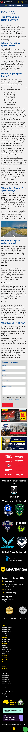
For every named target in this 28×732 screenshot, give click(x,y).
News (4, 664)
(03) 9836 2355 (10, 589)
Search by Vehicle (7, 627)
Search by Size (6, 629)
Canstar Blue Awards (7, 692)
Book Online (6, 660)
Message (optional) (7, 386)
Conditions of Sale (21, 724)
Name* (4, 365)
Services (4, 643)
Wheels (4, 637)
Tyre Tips (4, 635)
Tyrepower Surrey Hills (15, 5)
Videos (4, 666)
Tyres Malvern (5, 690)
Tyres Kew (4, 688)
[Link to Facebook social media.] (14, 728)
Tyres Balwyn (5, 675)
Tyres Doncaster (6, 686)
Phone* (4, 370)
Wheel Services (6, 653)
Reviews (4, 668)
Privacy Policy (10, 399)
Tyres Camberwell (6, 684)
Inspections (5, 647)
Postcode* (5, 381)
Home (4, 11)
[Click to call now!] (18, 2)
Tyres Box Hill (5, 677)
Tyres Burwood (6, 682)
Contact (4, 658)
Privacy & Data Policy (11, 724)
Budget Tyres (5, 694)
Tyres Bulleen (5, 680)
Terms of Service (20, 399)
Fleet (3, 662)
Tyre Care (4, 633)
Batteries (4, 645)
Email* (4, 376)
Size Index (4, 673)
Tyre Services (5, 651)
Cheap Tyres (5, 696)
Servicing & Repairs (7, 649)
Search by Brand (6, 631)
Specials (4, 655)
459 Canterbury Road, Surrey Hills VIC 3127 (14, 585)
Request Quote (8, 405)
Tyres (3, 625)
